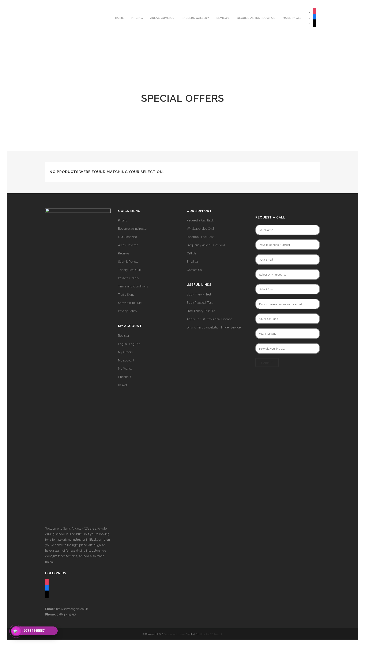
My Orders (125, 352)
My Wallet (125, 368)
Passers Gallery (128, 278)
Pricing (122, 220)
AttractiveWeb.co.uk (211, 634)
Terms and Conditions (133, 286)
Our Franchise (127, 237)
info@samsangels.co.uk (66, 609)
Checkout (124, 377)
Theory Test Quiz (130, 270)
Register (123, 335)
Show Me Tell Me (130, 303)
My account (126, 360)
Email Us (193, 261)
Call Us (191, 253)
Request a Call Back (200, 220)
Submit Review (128, 261)
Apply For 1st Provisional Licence (209, 319)
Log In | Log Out (129, 344)
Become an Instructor (132, 228)
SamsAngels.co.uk (174, 634)
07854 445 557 (60, 614)
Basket (122, 385)
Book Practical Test (199, 302)
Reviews (123, 253)
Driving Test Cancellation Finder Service (214, 327)
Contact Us (194, 270)
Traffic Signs (126, 294)
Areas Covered (128, 245)
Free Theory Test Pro (201, 311)
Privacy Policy (127, 311)
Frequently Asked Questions (206, 245)
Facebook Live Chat (200, 237)
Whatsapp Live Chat (200, 228)
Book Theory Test (199, 294)
